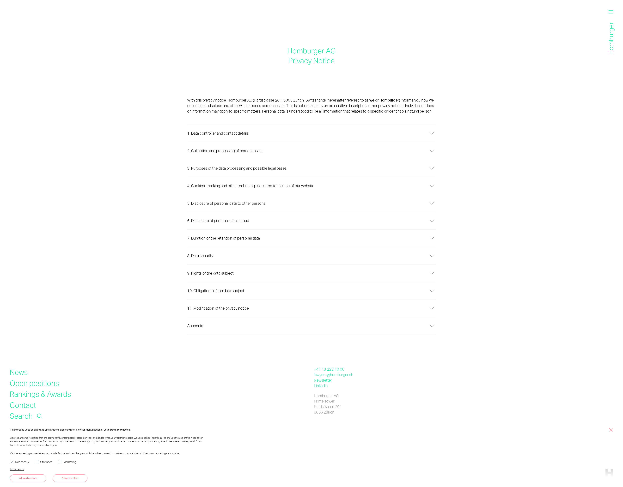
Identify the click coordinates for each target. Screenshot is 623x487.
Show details (17, 469)
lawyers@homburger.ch (333, 374)
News (19, 372)
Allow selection (70, 478)
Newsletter (323, 380)
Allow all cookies (28, 478)
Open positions (34, 383)
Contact (23, 404)
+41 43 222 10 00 (329, 369)
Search (21, 415)
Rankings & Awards (40, 393)
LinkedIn (321, 385)
